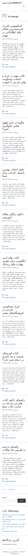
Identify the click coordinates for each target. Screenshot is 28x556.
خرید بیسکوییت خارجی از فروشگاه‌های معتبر (13, 309)
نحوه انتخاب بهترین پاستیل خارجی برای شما (13, 172)
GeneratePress (14, 553)
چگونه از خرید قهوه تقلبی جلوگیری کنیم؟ (13, 126)
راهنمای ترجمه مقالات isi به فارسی (13, 448)
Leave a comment (10, 66)
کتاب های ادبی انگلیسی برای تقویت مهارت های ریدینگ (14, 261)
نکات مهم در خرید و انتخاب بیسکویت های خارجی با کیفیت (14, 79)
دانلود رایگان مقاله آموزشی (10, 531)
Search (4, 497)
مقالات (6, 64)
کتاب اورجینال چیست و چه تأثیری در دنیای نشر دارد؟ (13, 356)
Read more (14, 59)
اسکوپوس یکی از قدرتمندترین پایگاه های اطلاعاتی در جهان (12, 30)
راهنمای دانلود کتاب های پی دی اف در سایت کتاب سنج (13, 403)
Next (12, 489)
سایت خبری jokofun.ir (12, 3)
